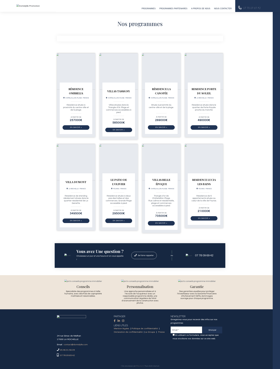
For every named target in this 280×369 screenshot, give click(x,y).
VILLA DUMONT (76, 182)
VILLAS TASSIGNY (118, 91)
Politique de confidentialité (145, 328)
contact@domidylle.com (76, 344)
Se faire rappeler (145, 255)
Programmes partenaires (173, 8)
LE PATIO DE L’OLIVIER (119, 182)
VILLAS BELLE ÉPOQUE (161, 182)
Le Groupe (150, 332)
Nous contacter (223, 8)
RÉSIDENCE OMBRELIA (76, 91)
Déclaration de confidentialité (128, 332)
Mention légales (121, 328)
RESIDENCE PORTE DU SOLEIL (204, 91)
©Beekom (139, 366)
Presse (161, 332)
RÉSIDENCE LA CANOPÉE (161, 91)
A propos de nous (200, 8)
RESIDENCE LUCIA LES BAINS (204, 182)
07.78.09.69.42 (67, 355)
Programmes (149, 8)
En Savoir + (76, 127)
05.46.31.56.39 (67, 350)
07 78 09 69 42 (204, 255)
